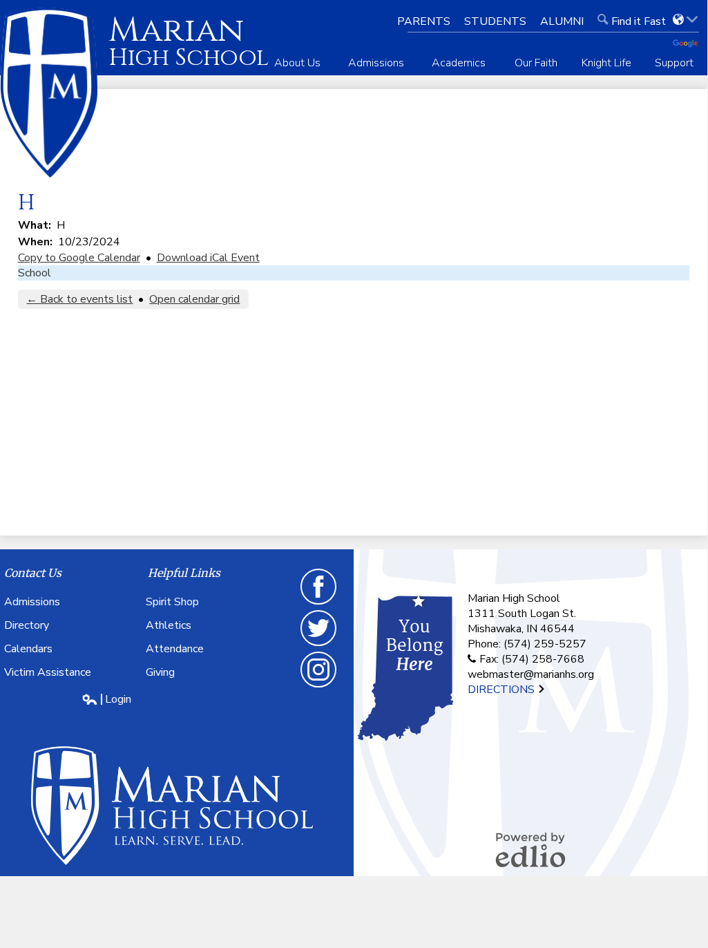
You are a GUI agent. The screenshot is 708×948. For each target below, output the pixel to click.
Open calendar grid (194, 299)
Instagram (319, 687)
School (34, 273)
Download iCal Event (208, 257)
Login (106, 699)
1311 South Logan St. (522, 613)
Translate (690, 44)
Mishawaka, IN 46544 (521, 628)
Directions (502, 689)
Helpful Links (184, 573)
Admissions (32, 601)
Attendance (175, 648)
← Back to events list (79, 299)
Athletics (168, 625)
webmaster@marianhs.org (531, 674)
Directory (26, 625)
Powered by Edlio (530, 850)
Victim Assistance (47, 672)
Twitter (319, 645)
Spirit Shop (172, 601)
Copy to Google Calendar (79, 257)
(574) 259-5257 (545, 644)
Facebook (319, 604)
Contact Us (32, 573)
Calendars (28, 648)
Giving (160, 672)
